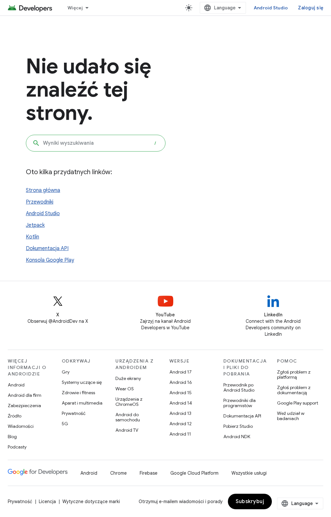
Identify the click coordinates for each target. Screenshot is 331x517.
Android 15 (180, 393)
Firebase (148, 473)
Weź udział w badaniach (290, 415)
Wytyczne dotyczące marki (91, 501)
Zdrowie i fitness (78, 393)
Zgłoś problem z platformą (294, 374)
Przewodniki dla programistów (239, 402)
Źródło (14, 416)
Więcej (75, 8)
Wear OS (124, 389)
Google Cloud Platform (194, 473)
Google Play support (297, 403)
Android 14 (180, 403)
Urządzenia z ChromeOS (129, 401)
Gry (65, 372)
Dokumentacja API (47, 248)
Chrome (118, 473)
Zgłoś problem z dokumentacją (294, 390)
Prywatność (74, 413)
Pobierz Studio (238, 426)
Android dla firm (24, 395)
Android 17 (180, 372)
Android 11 (180, 434)
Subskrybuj (250, 501)
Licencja (47, 501)
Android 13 (180, 413)
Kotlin (32, 237)
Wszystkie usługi (249, 473)
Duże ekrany (128, 378)
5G (65, 424)
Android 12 (180, 424)
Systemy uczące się (82, 382)
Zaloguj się (310, 8)
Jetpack (35, 225)
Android (16, 385)
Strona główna (43, 190)
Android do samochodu (127, 417)
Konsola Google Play (50, 260)
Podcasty (17, 447)
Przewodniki (39, 202)
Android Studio (271, 8)
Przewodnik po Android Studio (238, 387)
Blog (12, 436)
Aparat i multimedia (82, 403)
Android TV (126, 430)
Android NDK (236, 436)
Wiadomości (21, 426)
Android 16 (180, 382)
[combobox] (96, 143)
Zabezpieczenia (24, 405)
